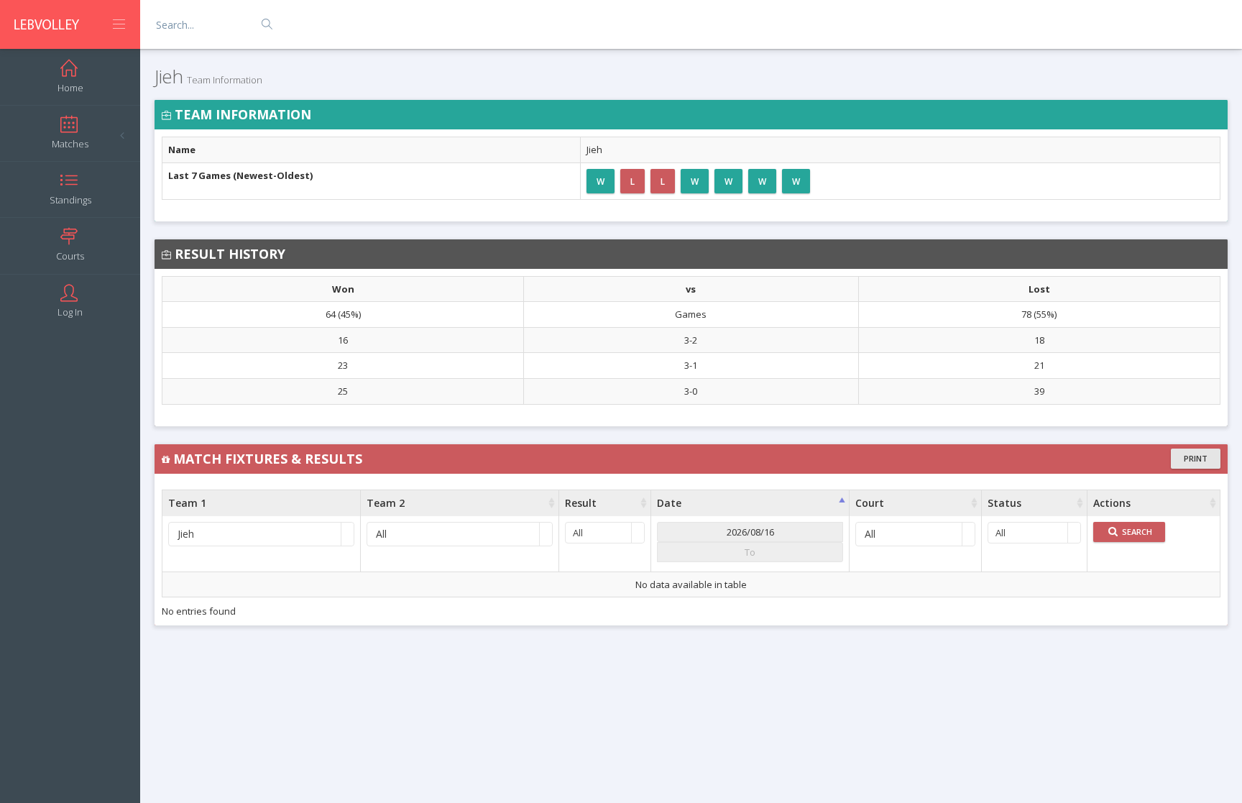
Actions (1112, 503)
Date (669, 503)
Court (869, 503)
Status (1004, 503)
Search (1136, 531)
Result (581, 503)
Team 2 (386, 503)
